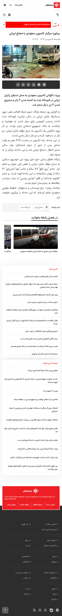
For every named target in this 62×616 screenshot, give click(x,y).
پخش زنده (11, 504)
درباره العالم (37, 504)
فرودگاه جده (25, 207)
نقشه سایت (24, 504)
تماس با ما (50, 504)
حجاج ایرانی (38, 207)
